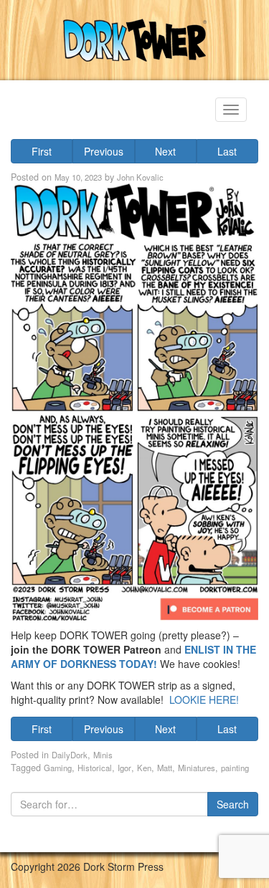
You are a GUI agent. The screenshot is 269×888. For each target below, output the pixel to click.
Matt (164, 767)
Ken (144, 767)
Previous (103, 151)
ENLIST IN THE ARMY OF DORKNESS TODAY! (133, 656)
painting (235, 767)
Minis (103, 754)
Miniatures (196, 767)
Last (227, 151)
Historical (94, 767)
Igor (124, 767)
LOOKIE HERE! (204, 699)
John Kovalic (140, 177)
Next (165, 151)
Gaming (58, 767)
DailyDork (70, 754)
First (42, 151)
